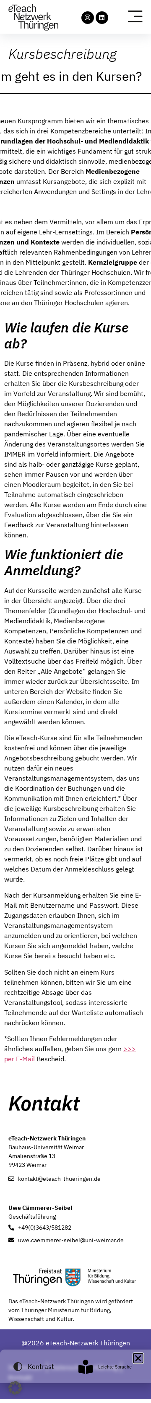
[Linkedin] (102, 17)
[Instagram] (87, 17)
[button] (15, 1388)
